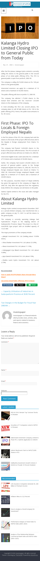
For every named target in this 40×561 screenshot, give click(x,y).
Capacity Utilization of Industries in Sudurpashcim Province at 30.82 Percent (18, 292)
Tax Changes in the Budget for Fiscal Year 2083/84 (18, 304)
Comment (5, 342)
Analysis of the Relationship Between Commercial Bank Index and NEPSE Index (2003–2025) (24, 536)
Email (3, 381)
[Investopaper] (20, 3)
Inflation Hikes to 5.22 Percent (20, 496)
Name (3, 370)
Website (4, 391)
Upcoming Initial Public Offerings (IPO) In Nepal (18, 281)
